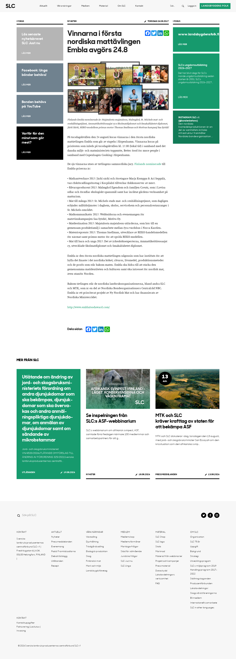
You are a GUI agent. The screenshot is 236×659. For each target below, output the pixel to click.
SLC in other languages (202, 608)
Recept (55, 566)
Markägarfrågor (129, 547)
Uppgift (194, 547)
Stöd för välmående (131, 551)
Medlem (85, 6)
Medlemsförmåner (131, 542)
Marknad (160, 551)
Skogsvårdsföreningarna (203, 593)
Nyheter (72, 21)
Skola (158, 547)
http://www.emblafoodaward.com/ (88, 307)
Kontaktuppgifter (26, 623)
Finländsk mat (93, 561)
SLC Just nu (127, 561)
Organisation (197, 537)
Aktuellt (43, 6)
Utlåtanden (28, 472)
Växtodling (91, 537)
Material (103, 6)
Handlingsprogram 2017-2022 (203, 572)
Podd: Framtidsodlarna (63, 551)
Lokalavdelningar (199, 588)
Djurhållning (92, 542)
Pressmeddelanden (166, 475)
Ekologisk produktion (96, 551)
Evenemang (57, 547)
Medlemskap (127, 537)
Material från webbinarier (168, 556)
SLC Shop (160, 537)
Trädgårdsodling (95, 547)
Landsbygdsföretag (96, 571)
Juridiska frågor (129, 556)
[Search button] (183, 6)
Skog (88, 556)
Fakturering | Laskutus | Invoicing (28, 629)
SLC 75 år (195, 542)
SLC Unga (126, 566)
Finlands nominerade (147, 164)
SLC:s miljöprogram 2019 (203, 566)
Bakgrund (195, 551)
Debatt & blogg (59, 556)
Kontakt (139, 6)
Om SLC (122, 6)
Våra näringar (64, 6)
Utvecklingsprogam (200, 561)
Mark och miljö (93, 566)
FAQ (157, 584)
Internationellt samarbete (203, 603)
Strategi (194, 556)
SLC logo (159, 542)
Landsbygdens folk (215, 6)
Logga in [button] (192, 6)
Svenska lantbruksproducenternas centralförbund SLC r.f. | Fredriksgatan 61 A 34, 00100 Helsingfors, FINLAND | (31, 549)
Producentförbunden (201, 584)
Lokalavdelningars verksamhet (165, 577)
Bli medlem (196, 598)
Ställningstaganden (200, 579)
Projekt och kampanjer (167, 561)
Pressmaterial (162, 566)
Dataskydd (161, 571)
